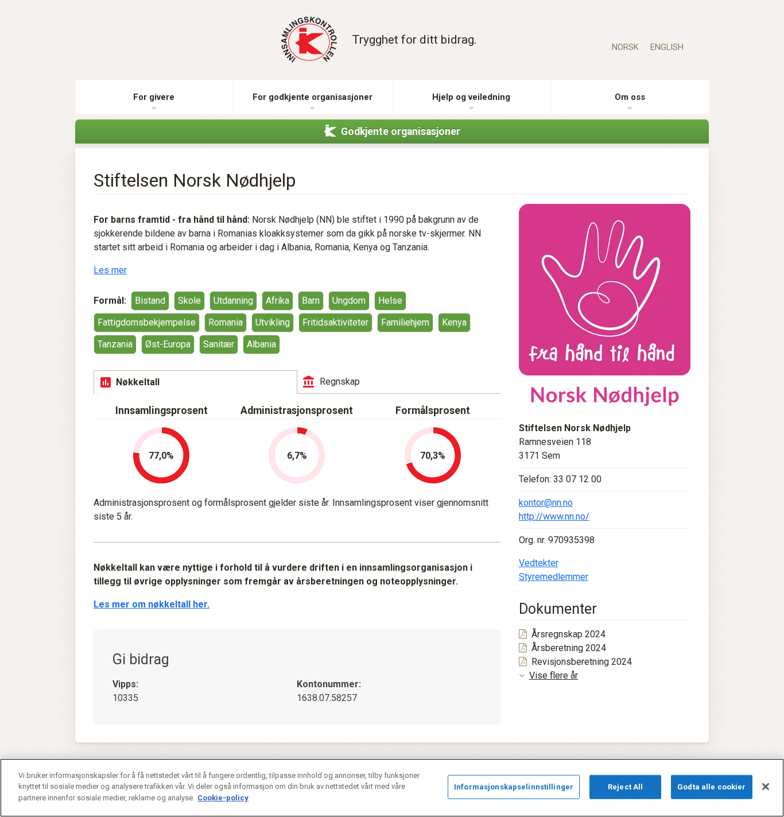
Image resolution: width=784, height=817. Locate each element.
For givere (153, 97)
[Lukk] (765, 786)
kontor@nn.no (546, 502)
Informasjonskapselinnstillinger (513, 787)
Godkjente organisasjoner (400, 131)
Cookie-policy (223, 797)
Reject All (625, 787)
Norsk (625, 47)
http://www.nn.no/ (554, 516)
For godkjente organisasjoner (312, 97)
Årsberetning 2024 (568, 647)
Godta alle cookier (711, 787)
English (667, 47)
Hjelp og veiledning (471, 97)
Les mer (110, 270)
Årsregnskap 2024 (568, 634)
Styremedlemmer (553, 576)
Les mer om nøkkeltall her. (151, 604)
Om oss (630, 97)
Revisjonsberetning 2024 (581, 661)
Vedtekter (538, 562)
